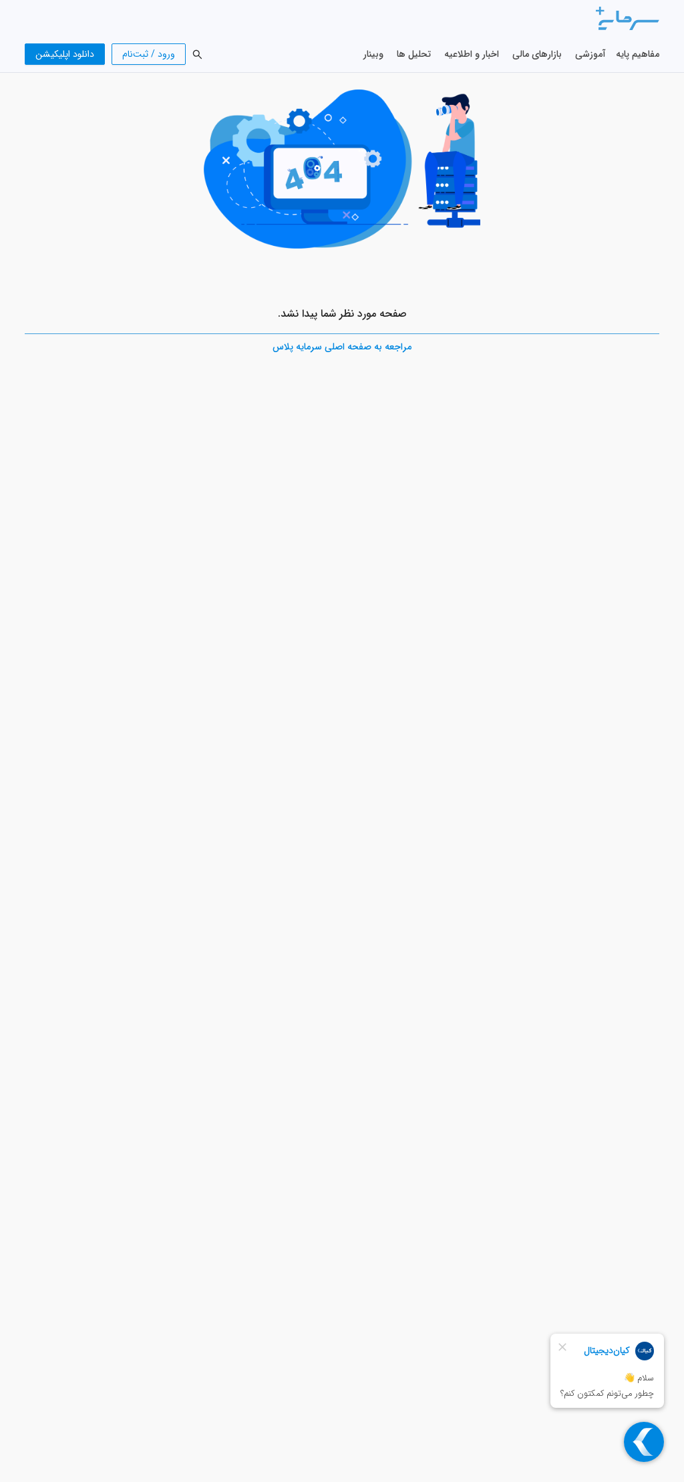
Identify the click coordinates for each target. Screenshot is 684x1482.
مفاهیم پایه (637, 54)
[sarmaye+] (627, 18)
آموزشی (590, 54)
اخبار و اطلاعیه (471, 54)
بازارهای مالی (537, 54)
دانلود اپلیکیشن (64, 54)
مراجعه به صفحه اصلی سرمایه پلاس (342, 346)
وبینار (373, 54)
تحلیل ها (414, 54)
